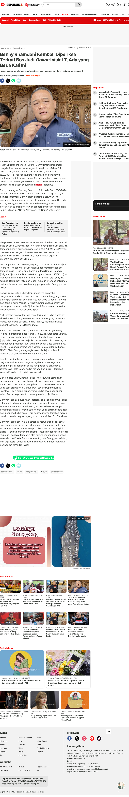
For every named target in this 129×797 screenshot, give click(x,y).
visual (115, 14)
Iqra (20, 741)
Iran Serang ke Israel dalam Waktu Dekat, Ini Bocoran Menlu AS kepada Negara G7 (33, 226)
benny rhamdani (7, 472)
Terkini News (99, 216)
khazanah (46, 14)
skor (35, 14)
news (65, 14)
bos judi (44, 472)
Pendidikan (15, 20)
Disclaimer (4, 770)
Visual (21, 752)
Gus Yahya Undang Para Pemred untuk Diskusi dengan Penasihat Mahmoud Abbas (10, 228)
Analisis (22, 745)
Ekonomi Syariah (21, 14)
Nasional (5, 20)
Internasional (34, 20)
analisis (75, 14)
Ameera (3, 738)
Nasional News (18, 48)
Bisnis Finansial (90, 14)
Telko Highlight (54, 20)
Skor (39, 738)
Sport (25, 20)
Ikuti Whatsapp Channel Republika (36, 458)
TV (123, 14)
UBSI (44, 20)
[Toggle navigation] (2, 5)
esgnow (105, 14)
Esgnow (3, 752)
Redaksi (22, 767)
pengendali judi (57, 472)
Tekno (21, 748)
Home (2, 48)
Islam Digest (42, 741)
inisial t (19, 472)
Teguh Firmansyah (32, 75)
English (40, 752)
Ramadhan (23, 755)
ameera (5, 14)
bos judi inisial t (31, 472)
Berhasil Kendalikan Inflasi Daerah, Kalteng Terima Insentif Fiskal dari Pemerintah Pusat (56, 227)
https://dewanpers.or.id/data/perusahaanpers (20, 784)
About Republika (6, 767)
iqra (57, 14)
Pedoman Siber (43, 767)
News (9, 48)
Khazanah (4, 741)
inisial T (39, 184)
